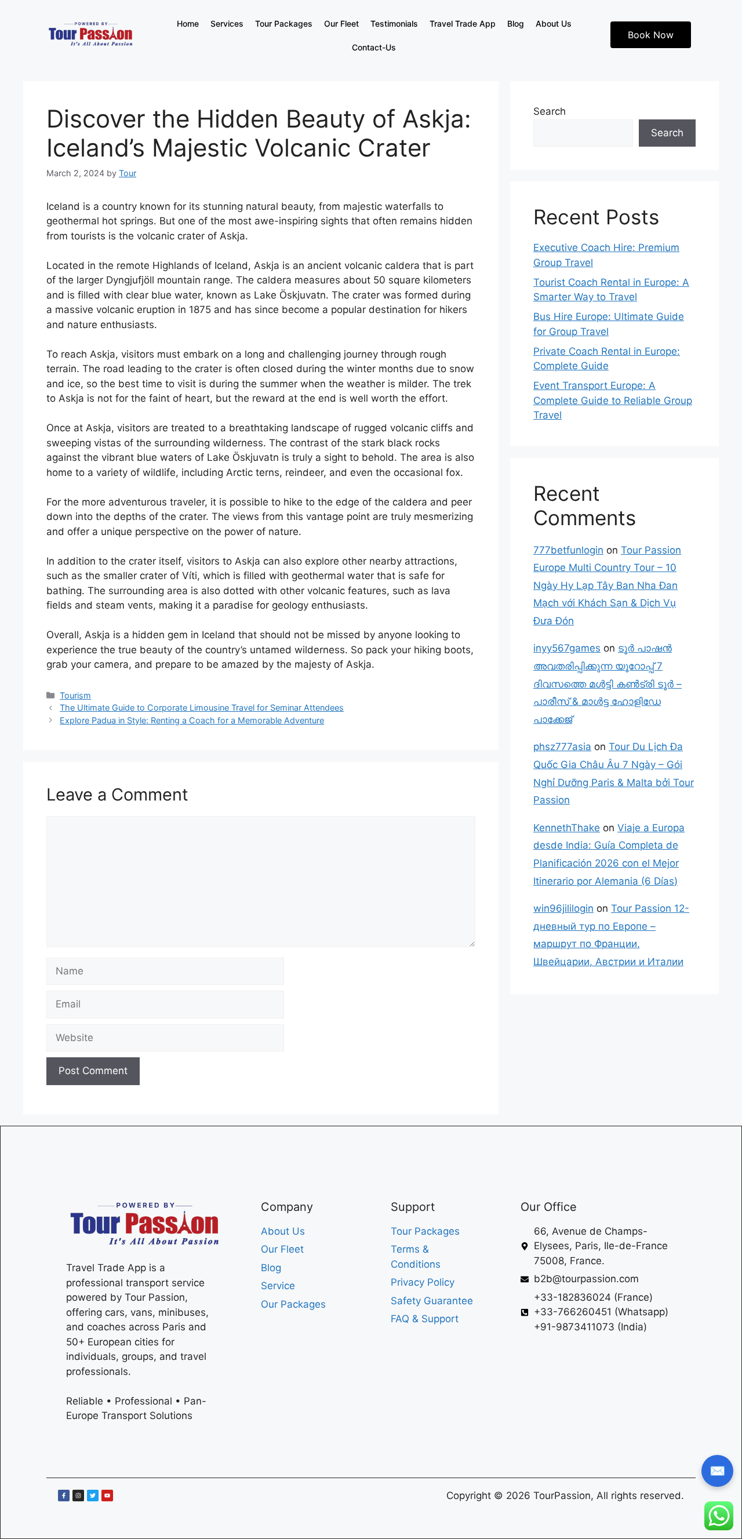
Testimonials (394, 23)
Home (188, 23)
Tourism (75, 695)
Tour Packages (283, 23)
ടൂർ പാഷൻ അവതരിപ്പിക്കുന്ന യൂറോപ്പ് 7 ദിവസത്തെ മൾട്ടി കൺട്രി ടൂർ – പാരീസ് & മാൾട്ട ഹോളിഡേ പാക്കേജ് (607, 683)
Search (549, 111)
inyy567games (567, 648)
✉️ (717, 1470)
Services (226, 23)
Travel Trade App (463, 23)
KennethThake (566, 828)
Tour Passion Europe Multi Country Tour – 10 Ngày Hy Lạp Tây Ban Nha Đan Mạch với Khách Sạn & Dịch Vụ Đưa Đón (607, 585)
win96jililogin (563, 908)
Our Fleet (341, 23)
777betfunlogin (568, 550)
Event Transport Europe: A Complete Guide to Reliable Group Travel (612, 400)
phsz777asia (562, 746)
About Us (554, 23)
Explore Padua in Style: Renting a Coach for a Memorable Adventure (192, 720)
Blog (515, 23)
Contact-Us (374, 47)
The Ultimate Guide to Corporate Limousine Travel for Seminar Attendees (202, 707)
